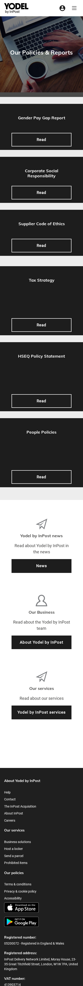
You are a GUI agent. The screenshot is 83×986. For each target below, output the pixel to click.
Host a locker (13, 849)
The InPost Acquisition (20, 806)
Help (7, 792)
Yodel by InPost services (42, 712)
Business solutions (17, 842)
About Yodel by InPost (41, 642)
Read (41, 139)
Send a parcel (13, 856)
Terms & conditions (17, 884)
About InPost (13, 813)
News (41, 565)
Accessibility (13, 898)
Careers (9, 820)
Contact (10, 799)
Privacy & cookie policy (20, 891)
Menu (74, 8)
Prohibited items (15, 863)
